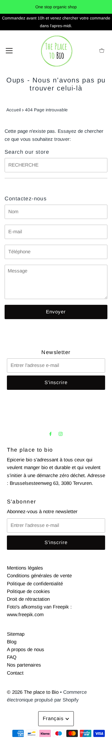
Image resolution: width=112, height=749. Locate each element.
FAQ (11, 657)
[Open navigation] (9, 50)
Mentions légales (25, 568)
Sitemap (15, 634)
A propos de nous (25, 649)
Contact (15, 673)
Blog (11, 642)
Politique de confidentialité (35, 583)
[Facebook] (50, 434)
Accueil (13, 109)
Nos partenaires (24, 665)
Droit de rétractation (28, 599)
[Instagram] (61, 434)
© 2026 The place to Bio (33, 692)
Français (54, 718)
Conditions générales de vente (39, 575)
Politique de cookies (28, 591)
